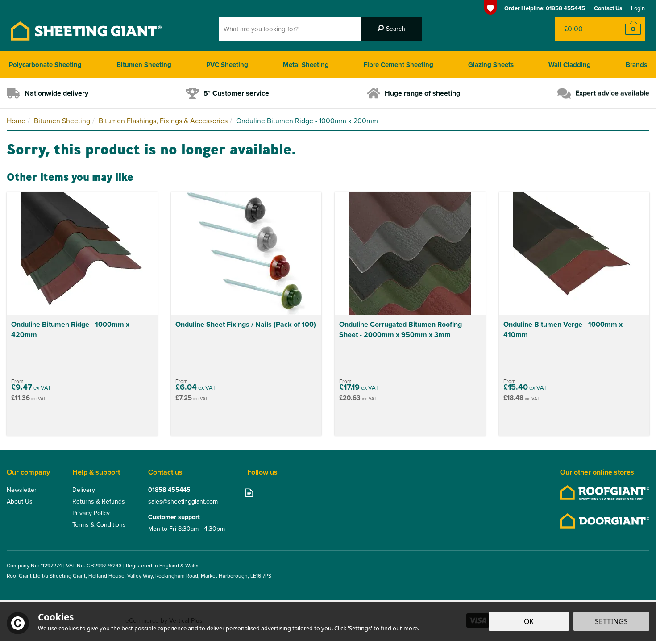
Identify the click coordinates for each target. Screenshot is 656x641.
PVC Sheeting (227, 65)
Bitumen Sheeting (143, 65)
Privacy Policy (91, 512)
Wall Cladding (569, 65)
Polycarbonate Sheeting (45, 65)
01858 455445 (169, 489)
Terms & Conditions (99, 524)
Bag (582, 29)
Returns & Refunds (98, 501)
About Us (20, 501)
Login (638, 8)
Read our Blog (249, 492)
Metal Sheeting (306, 65)
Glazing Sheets (491, 65)
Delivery (83, 489)
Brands (636, 65)
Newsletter (22, 489)
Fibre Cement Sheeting (398, 65)
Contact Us (608, 8)
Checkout (627, 29)
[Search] (391, 29)
